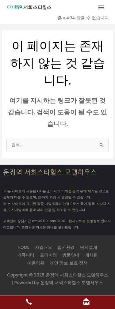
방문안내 (70, 255)
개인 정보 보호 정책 (69, 263)
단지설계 (88, 247)
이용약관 (35, 263)
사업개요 (43, 247)
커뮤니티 (25, 255)
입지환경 (66, 247)
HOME (23, 247)
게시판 (91, 255)
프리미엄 (48, 255)
